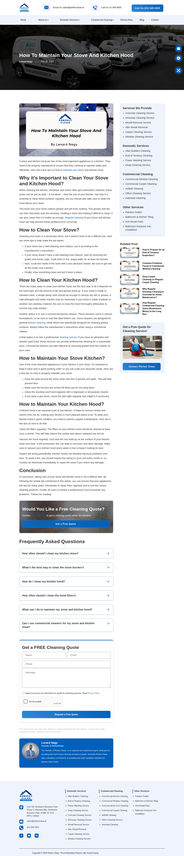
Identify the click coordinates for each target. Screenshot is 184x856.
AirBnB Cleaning (134, 188)
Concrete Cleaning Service (139, 113)
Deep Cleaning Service (137, 165)
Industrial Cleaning (135, 198)
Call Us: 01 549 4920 (111, 7)
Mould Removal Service (138, 122)
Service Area (126, 20)
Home (23, 20)
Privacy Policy (93, 693)
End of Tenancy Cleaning (138, 155)
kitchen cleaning (36, 322)
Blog (142, 20)
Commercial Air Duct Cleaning (115, 805)
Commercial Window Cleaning (141, 179)
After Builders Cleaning (137, 151)
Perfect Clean (38, 515)
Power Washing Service (138, 160)
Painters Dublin (133, 212)
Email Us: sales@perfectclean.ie (68, 7)
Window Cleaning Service (139, 136)
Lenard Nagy (49, 742)
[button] (43, 20)
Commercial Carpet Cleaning (141, 184)
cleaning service (68, 337)
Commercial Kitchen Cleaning (115, 796)
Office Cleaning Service (138, 193)
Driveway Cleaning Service (139, 118)
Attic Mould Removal (136, 127)
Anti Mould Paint (134, 221)
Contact (155, 20)
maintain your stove (73, 170)
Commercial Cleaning (101, 20)
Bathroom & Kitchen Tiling (139, 217)
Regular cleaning (74, 217)
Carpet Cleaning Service (138, 132)
